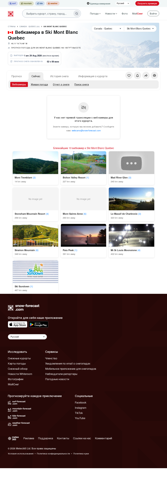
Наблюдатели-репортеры (61, 374)
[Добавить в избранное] (129, 75)
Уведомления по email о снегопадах (67, 363)
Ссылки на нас (82, 438)
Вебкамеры (19, 84)
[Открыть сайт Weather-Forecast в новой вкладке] (53, 3)
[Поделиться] (146, 75)
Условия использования (20, 453)
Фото (125, 13)
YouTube (80, 418)
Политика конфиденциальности (53, 453)
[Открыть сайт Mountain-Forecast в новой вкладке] (26, 3)
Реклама (28, 438)
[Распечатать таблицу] (154, 75)
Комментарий (103, 438)
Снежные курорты (19, 358)
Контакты (63, 438)
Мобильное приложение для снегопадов (70, 369)
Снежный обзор (18, 369)
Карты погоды (17, 363)
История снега (59, 76)
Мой (137, 13)
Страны (11, 26)
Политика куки (81, 453)
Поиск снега (81, 84)
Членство (51, 358)
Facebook (80, 402)
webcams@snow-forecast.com (86, 130)
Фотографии (15, 379)
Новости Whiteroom (20, 374)
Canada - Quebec (29, 26)
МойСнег (13, 384)
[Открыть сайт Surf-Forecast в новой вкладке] (13, 3)
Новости (110, 13)
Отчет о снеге (61, 84)
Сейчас (35, 76)
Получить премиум (147, 3)
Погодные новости (57, 379)
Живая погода (39, 84)
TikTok (79, 413)
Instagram (80, 408)
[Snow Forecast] (11, 13)
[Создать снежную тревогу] (137, 75)
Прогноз (16, 76)
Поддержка (45, 438)
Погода (94, 13)
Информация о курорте (92, 76)
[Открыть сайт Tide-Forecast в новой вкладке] (40, 3)
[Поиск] (76, 13)
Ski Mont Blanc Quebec (55, 26)
